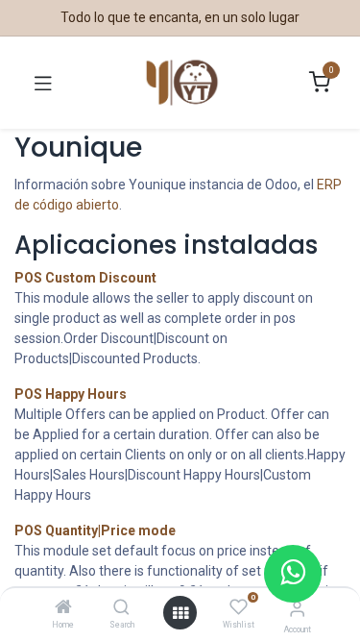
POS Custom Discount (85, 277)
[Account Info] (297, 609)
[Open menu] (180, 613)
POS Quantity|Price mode (95, 530)
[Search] (121, 608)
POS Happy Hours (70, 394)
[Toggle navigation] (43, 82)
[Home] (63, 608)
